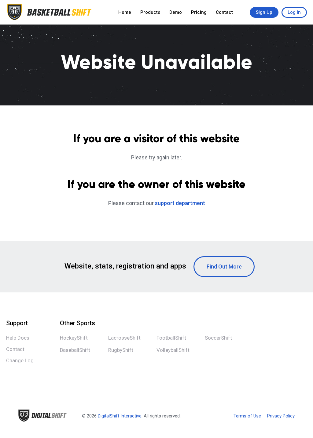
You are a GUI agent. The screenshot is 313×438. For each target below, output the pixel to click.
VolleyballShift (173, 350)
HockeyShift (74, 338)
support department (180, 203)
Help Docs (17, 338)
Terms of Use (247, 416)
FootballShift (171, 338)
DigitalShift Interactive (120, 416)
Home (124, 12)
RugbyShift (120, 350)
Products (150, 12)
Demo (175, 12)
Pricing (199, 12)
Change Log (20, 360)
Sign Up (264, 12)
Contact (224, 12)
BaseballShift (75, 350)
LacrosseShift (124, 338)
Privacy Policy (281, 416)
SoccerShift (218, 338)
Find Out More (224, 266)
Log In (294, 12)
